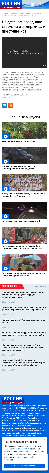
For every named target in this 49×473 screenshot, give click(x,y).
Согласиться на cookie (24, 466)
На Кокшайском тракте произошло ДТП (21, 221)
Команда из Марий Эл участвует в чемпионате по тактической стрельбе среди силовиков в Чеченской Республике (24, 363)
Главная (5, 13)
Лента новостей (25, 13)
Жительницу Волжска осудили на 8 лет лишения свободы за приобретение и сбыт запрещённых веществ (23, 347)
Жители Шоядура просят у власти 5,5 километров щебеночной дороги (20, 168)
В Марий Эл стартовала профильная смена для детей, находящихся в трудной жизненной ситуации (23, 295)
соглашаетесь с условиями (16, 449)
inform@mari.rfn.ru (38, 425)
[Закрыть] (44, 439)
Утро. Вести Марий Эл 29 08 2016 (18, 141)
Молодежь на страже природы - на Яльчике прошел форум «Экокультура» (23, 195)
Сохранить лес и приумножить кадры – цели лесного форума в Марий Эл (23, 275)
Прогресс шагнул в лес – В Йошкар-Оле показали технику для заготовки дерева (22, 247)
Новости (14, 13)
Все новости (40, 286)
